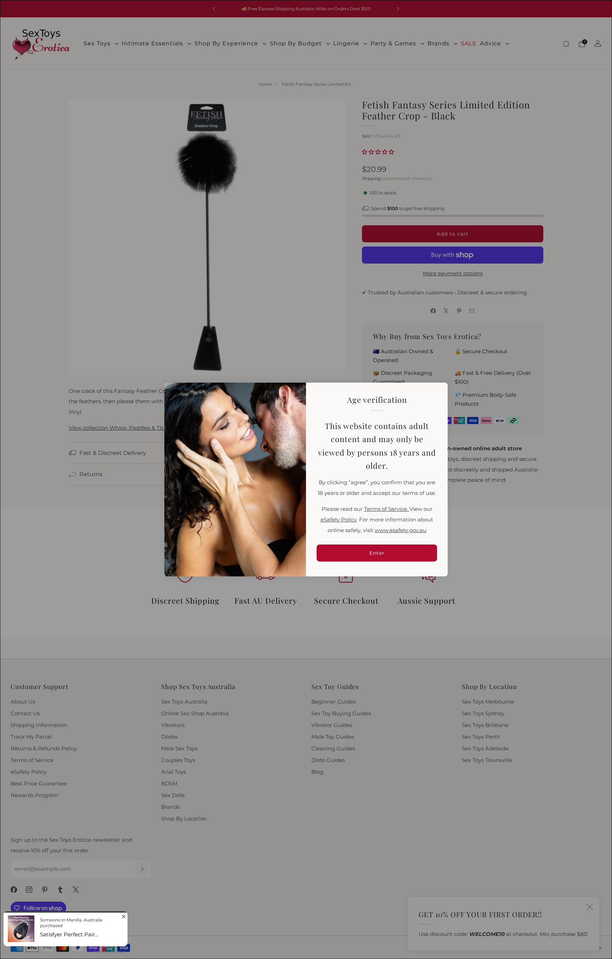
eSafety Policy (339, 520)
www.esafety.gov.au (400, 530)
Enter (377, 553)
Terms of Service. (386, 509)
